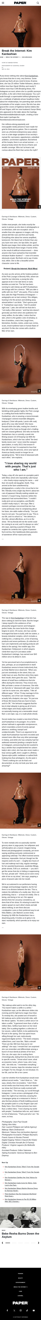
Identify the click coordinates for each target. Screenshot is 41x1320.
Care (20, 1291)
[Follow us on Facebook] (7, 1310)
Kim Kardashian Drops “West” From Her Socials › (22, 1168)
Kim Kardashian (31, 76)
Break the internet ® (20, 1287)
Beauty (20, 1278)
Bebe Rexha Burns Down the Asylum (20, 1235)
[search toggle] (38, 3)
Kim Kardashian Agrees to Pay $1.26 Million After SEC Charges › (20, 1200)
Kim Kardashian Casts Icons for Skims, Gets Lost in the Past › (21, 1184)
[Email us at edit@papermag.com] (33, 1310)
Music (3, 1230)
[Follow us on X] (14, 1310)
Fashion (20, 1273)
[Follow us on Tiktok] (27, 1310)
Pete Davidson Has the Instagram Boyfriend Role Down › (20, 1195)
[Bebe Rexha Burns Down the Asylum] (20, 1217)
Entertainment (20, 1282)
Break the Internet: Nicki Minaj (24, 269)
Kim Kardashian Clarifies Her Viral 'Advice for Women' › (21, 1179)
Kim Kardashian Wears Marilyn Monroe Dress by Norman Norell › (21, 1189)
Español (20, 1295)
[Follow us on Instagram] (20, 1310)
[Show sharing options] (39, 207)
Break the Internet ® (13, 57)
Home (1, 57)
